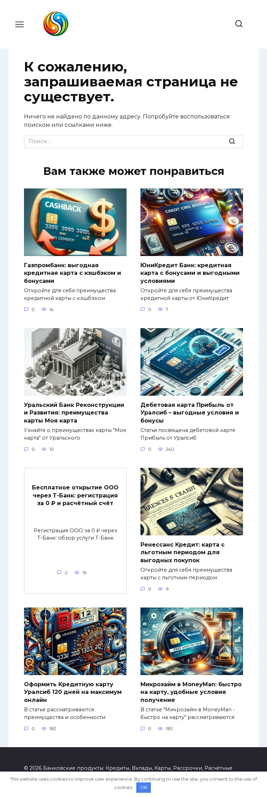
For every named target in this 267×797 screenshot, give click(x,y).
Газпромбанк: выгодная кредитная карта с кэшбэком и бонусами (72, 273)
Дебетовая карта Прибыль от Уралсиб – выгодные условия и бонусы (189, 413)
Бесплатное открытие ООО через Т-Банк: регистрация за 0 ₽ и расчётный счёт (75, 495)
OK (143, 787)
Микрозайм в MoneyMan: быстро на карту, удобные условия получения (191, 692)
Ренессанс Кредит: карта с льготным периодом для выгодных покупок (182, 552)
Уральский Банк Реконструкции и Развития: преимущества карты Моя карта (74, 413)
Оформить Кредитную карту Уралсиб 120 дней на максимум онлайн (73, 692)
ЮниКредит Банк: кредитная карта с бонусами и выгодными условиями (190, 273)
